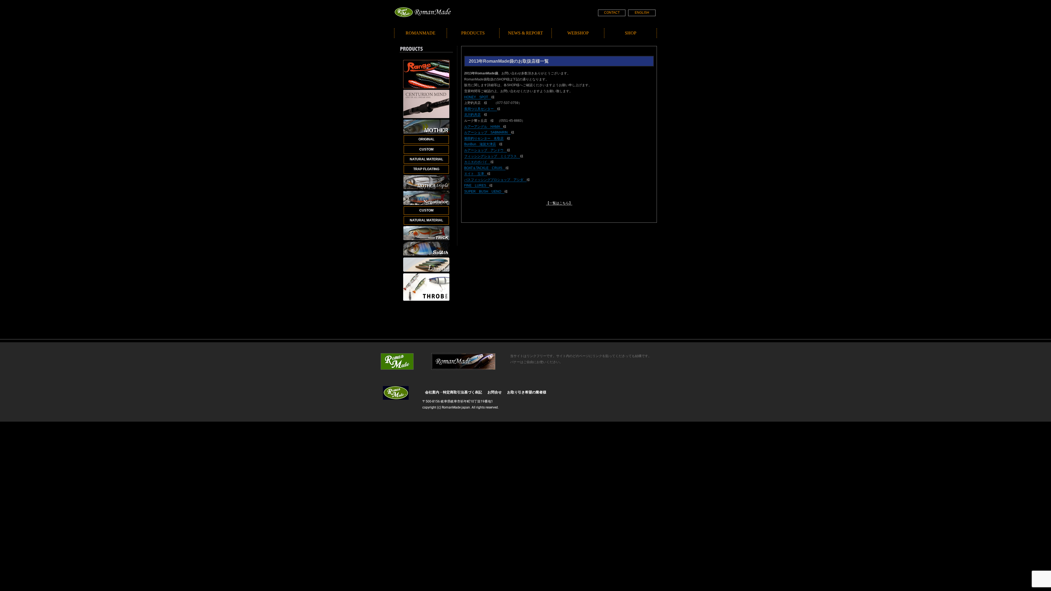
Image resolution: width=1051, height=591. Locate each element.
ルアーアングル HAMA (483, 127)
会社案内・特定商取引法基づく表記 (453, 392)
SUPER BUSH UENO (484, 191)
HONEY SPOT (477, 97)
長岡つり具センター (480, 109)
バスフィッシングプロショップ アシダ (495, 180)
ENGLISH (642, 13)
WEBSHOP (578, 33)
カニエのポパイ (477, 162)
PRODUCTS (473, 33)
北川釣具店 (472, 115)
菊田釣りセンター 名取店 (484, 138)
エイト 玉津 (475, 174)
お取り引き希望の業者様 (526, 392)
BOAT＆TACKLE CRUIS (485, 168)
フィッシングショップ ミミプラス (492, 156)
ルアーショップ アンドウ (485, 150)
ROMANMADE (420, 33)
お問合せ (494, 392)
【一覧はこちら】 (559, 203)
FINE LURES (476, 185)
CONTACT (612, 13)
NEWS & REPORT (525, 33)
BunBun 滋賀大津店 (480, 144)
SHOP (630, 33)
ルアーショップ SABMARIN (487, 132)
